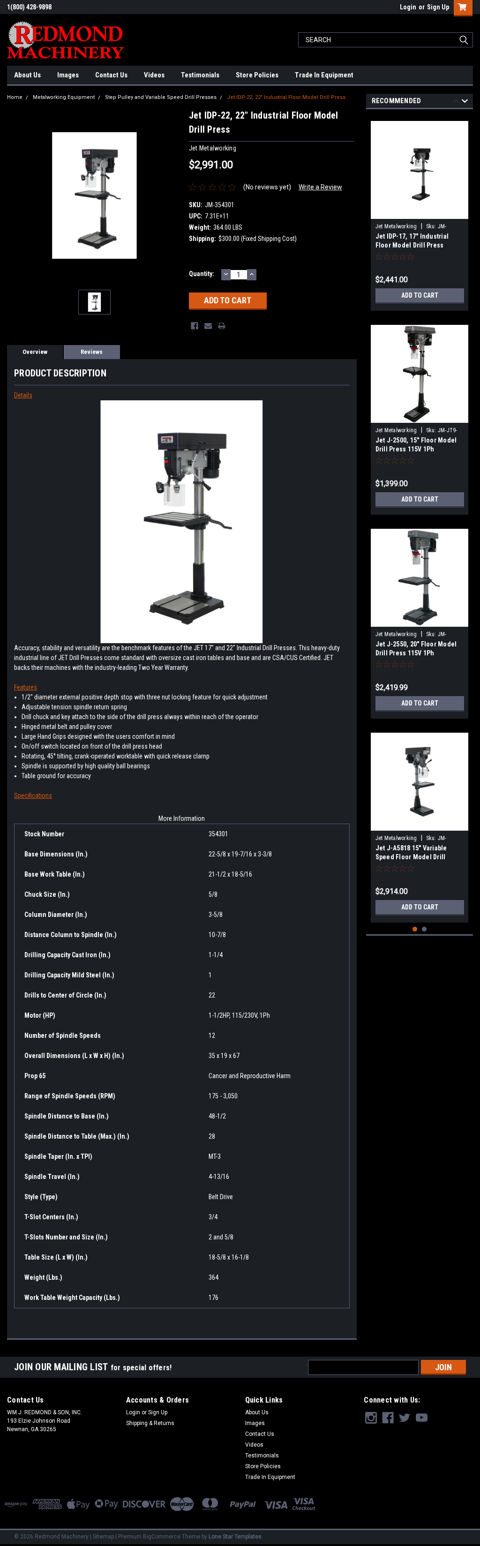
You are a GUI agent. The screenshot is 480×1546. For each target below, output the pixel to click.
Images (68, 75)
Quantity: (201, 274)
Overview (34, 351)
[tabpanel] (420, 212)
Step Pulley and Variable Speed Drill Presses (161, 97)
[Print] (221, 326)
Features (25, 687)
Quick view (419, 212)
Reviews (92, 351)
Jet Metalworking (396, 226)
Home (14, 97)
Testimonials (200, 75)
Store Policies (257, 75)
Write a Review (320, 187)
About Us (27, 75)
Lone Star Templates (235, 1536)
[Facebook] (194, 326)
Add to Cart (419, 295)
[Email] (208, 326)
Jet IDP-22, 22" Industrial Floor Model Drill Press (286, 97)
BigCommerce (161, 1536)
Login (408, 7)
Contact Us (111, 75)
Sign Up (438, 7)
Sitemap (103, 1536)
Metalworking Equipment (64, 97)
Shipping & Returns (150, 1423)
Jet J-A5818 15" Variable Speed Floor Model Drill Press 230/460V (411, 857)
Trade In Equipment (324, 75)
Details (23, 395)
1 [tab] (415, 929)
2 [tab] (424, 929)
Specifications (33, 795)
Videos (154, 75)
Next (464, 102)
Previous (456, 102)
